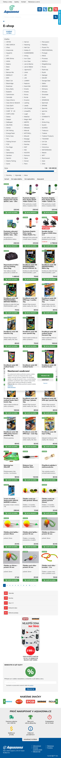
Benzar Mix (10, 72)
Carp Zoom (10, 108)
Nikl (25, 150)
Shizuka (44, 92)
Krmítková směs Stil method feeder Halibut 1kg (49, 366)
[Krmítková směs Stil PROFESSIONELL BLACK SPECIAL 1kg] (30, 256)
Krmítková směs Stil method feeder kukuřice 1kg (30, 366)
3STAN (8, 42)
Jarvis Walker (28, 67)
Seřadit (6, 179)
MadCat (26, 116)
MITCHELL (27, 133)
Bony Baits (10, 89)
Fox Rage (9, 147)
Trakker (44, 133)
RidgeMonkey (46, 64)
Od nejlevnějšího (16, 179)
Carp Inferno (10, 100)
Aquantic (9, 53)
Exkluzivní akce (13, 608)
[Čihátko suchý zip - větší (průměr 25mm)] (30, 490)
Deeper (8, 119)
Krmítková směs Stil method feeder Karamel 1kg (49, 333)
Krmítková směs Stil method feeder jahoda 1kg (11, 366)
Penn (26, 164)
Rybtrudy (45, 69)
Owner (26, 161)
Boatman (9, 86)
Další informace (12, 387)
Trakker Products (48, 136)
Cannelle (9, 97)
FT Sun (56, 756)
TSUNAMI (45, 139)
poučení (31, 685)
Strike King (45, 122)
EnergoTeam (10, 133)
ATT (7, 56)
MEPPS (26, 122)
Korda (26, 97)
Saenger (44, 75)
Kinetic (26, 89)
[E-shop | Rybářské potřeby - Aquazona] (11, 9)
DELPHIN (9, 125)
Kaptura (26, 83)
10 (29, 585)
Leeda (26, 105)
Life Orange (28, 108)
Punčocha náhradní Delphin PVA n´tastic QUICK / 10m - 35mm (11, 233)
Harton (26, 42)
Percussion (45, 42)
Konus (26, 94)
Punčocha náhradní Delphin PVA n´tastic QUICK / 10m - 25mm (11, 199)
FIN (7, 139)
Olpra (26, 158)
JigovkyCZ (27, 69)
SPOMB (44, 105)
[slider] (5, 171)
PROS (44, 56)
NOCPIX (27, 152)
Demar (8, 128)
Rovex (44, 67)
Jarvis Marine (28, 64)
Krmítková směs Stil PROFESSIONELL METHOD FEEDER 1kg (11, 300)
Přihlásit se (30, 689)
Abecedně (40, 179)
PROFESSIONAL (47, 50)
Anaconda (9, 50)
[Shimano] (7, 701)
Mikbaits (27, 128)
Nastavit (45, 383)
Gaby (8, 150)
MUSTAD (27, 141)
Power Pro (45, 47)
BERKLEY (9, 75)
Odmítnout (45, 380)
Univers (44, 144)
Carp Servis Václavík (13, 103)
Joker (26, 72)
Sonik (44, 97)
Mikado (26, 125)
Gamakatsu (10, 152)
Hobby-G (27, 50)
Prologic (44, 53)
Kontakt (23, 2)
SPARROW (45, 100)
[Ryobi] (30, 701)
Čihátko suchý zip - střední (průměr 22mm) (48, 500)
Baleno (8, 64)
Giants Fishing (11, 161)
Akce (26, 175)
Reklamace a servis (34, 2)
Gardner (9, 155)
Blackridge (9, 83)
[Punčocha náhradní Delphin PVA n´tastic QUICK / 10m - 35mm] (11, 223)
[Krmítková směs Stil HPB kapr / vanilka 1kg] (30, 290)
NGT (25, 147)
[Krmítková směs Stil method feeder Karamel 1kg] (49, 323)
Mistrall (26, 130)
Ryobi (44, 72)
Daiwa (8, 116)
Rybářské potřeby (30, 739)
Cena (6, 168)
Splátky (16, 2)
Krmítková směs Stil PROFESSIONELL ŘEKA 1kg (49, 266)
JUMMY (26, 80)
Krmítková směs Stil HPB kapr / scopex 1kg (49, 300)
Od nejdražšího (29, 179)
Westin (44, 152)
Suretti (44, 125)
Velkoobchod (37, 746)
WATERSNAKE (47, 150)
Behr (7, 69)
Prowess (45, 58)
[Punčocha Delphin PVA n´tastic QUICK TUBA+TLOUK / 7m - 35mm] (30, 189)
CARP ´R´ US (10, 111)
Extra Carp (10, 136)
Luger (26, 114)
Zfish (43, 164)
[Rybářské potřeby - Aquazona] (3, 21)
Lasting (26, 103)
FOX (7, 144)
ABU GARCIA (10, 44)
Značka (6, 39)
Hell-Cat (27, 47)
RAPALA (44, 61)
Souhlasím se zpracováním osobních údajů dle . (20, 685)
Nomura (27, 155)
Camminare (10, 94)
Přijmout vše (45, 375)
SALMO (44, 78)
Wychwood (46, 158)
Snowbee (45, 94)
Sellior (44, 83)
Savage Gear (46, 80)
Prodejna (50, 748)
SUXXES (44, 128)
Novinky (11, 598)
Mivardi (26, 136)
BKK (7, 78)
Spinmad (45, 103)
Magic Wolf (28, 119)
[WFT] (19, 701)
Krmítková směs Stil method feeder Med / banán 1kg (11, 400)
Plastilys (44, 44)
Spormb (44, 108)
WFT (43, 155)
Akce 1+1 (11, 603)
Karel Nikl (27, 86)
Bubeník (9, 92)
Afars (8, 47)
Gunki (8, 164)
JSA (25, 78)
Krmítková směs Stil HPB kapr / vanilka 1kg (30, 300)
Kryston (26, 100)
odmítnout (10, 385)
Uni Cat (44, 141)
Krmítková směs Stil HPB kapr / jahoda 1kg (30, 400)
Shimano (45, 89)
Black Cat (9, 80)
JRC (25, 75)
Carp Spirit (9, 105)
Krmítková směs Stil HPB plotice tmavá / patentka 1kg (11, 433)
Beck (8, 67)
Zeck (43, 161)
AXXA (8, 61)
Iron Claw (27, 58)
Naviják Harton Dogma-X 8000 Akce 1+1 (49, 233)
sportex (44, 111)
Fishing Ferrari (11, 141)
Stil (43, 119)
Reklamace (50, 746)
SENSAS (44, 86)
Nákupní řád (36, 751)
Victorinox (45, 147)
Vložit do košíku (12, 212)
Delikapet (9, 122)
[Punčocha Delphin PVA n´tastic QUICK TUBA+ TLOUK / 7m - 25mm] (49, 189)
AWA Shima (10, 58)
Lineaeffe (27, 111)
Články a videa (7, 2)
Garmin (8, 158)
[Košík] (55, 9)
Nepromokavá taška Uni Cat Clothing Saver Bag (11, 266)
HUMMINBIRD (29, 53)
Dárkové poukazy (13, 613)
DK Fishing (10, 130)
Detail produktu (31, 212)
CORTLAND (10, 114)
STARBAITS (46, 116)
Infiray (26, 56)
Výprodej (11, 593)
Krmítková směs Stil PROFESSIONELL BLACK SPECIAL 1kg (30, 266)
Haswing (27, 44)
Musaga (26, 139)
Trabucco (45, 130)
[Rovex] (53, 701)
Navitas (26, 144)
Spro (43, 114)
